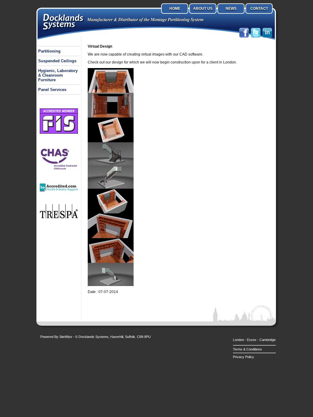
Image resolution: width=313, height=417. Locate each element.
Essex (251, 340)
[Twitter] (255, 37)
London (238, 340)
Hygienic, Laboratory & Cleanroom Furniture (58, 75)
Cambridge (268, 340)
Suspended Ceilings (57, 61)
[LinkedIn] (267, 37)
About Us (202, 8)
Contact (259, 8)
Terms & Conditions (247, 349)
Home (174, 8)
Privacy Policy (243, 357)
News (231, 8)
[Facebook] (244, 37)
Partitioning (49, 51)
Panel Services (52, 89)
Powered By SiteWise (56, 337)
